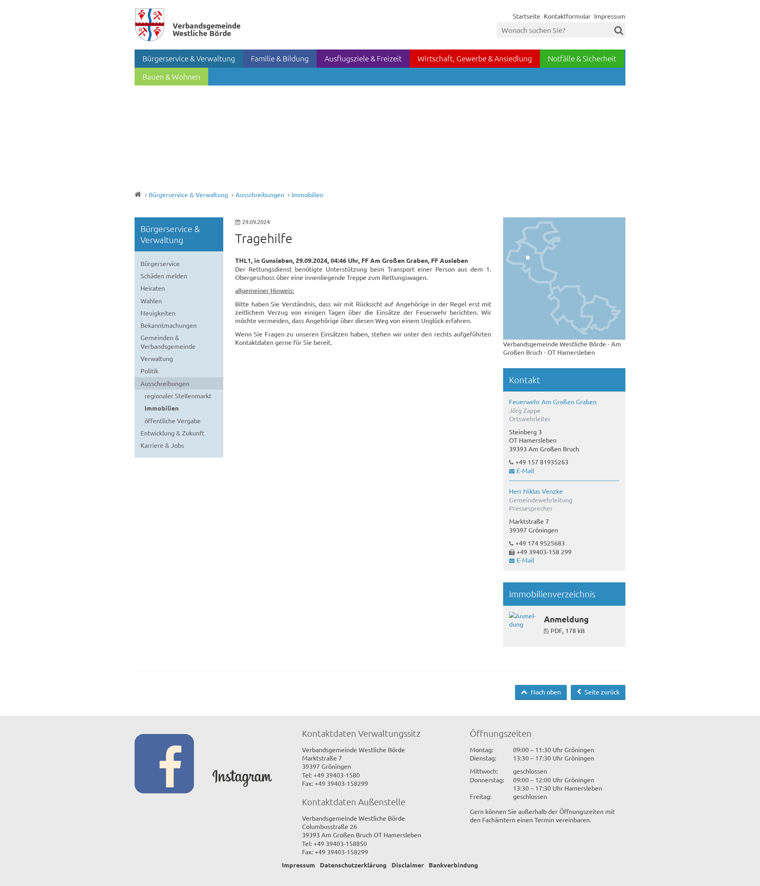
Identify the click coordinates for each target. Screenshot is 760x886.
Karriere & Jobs (162, 445)
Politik (149, 371)
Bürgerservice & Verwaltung (188, 58)
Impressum (609, 16)
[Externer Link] (174, 764)
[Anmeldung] (523, 620)
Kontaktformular (567, 16)
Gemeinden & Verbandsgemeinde (168, 341)
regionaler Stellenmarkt (177, 395)
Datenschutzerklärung (353, 865)
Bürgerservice (160, 263)
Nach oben (545, 692)
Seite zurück (601, 692)
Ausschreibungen (260, 194)
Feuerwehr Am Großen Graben (553, 401)
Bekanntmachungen (169, 325)
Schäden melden (164, 275)
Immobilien (307, 194)
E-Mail (525, 470)
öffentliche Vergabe (172, 420)
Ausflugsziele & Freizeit (363, 58)
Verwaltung (157, 358)
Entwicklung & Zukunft (172, 433)
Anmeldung (566, 619)
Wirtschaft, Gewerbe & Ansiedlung (475, 58)
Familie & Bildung (280, 58)
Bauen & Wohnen (171, 76)
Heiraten (153, 288)
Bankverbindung (453, 865)
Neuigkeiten (158, 313)
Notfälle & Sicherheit (582, 58)
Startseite (526, 16)
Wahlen (151, 300)
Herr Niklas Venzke (536, 491)
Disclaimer (407, 865)
